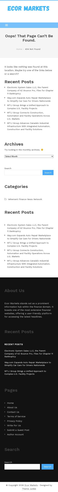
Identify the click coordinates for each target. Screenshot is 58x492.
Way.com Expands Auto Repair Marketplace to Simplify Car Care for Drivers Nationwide (29, 99)
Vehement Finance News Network (25, 199)
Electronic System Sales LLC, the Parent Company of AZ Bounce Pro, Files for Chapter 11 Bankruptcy (30, 90)
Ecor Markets (31, 485)
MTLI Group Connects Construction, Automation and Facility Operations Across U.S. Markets (28, 115)
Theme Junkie (29, 489)
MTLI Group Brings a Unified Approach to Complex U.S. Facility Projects (28, 107)
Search (7, 168)
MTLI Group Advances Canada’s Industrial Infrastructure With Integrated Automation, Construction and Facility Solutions (28, 126)
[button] (29, 25)
